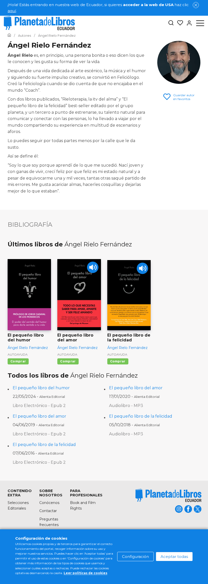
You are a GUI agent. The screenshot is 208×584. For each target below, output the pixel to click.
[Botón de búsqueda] (171, 23)
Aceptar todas (174, 556)
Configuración (135, 556)
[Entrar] (187, 23)
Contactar (48, 511)
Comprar (18, 361)
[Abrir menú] (200, 23)
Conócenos (49, 502)
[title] (168, 495)
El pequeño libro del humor (41, 387)
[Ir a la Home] (9, 35)
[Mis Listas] (178, 23)
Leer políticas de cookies (85, 573)
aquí (12, 10)
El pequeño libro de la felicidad (140, 416)
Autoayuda (18, 354)
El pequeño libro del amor (136, 387)
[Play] (92, 267)
